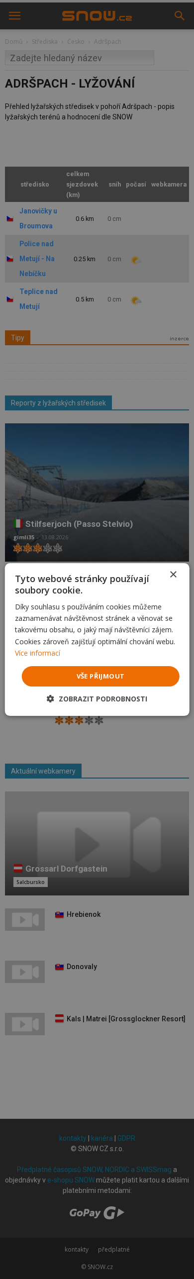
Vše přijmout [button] (101, 676)
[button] (97, 698)
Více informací (37, 653)
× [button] (173, 575)
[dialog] (97, 639)
